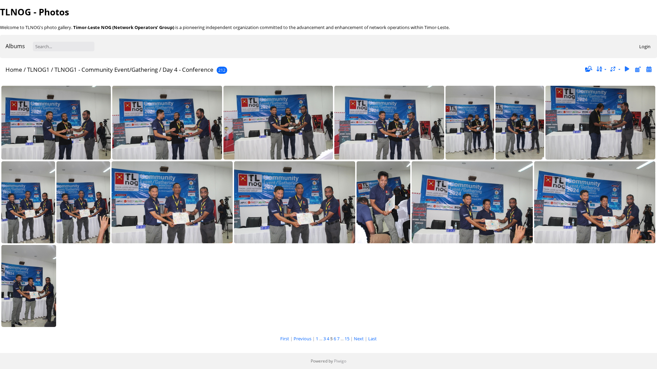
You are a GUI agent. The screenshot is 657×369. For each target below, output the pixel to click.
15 (347, 339)
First (284, 339)
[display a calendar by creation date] (649, 69)
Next (359, 339)
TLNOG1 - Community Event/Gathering (106, 69)
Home (13, 69)
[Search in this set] (588, 69)
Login (644, 46)
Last (372, 339)
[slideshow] (627, 69)
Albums (15, 46)
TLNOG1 (38, 69)
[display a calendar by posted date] (638, 69)
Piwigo (340, 361)
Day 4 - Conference (188, 69)
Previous (302, 339)
